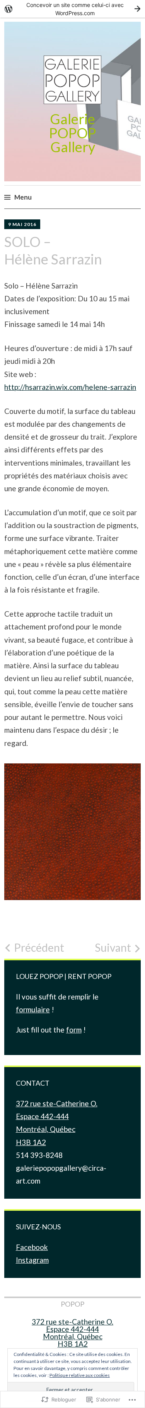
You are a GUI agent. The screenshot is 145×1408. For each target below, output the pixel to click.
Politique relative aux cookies (79, 1375)
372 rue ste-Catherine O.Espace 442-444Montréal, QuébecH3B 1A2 (72, 1332)
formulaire (33, 1009)
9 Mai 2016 (22, 224)
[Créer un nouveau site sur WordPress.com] (72, 8)
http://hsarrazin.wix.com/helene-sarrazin (70, 386)
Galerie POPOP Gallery (72, 132)
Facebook (32, 1247)
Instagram (32, 1259)
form (74, 1029)
